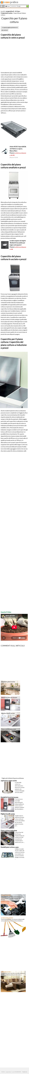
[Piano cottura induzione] (10, 735)
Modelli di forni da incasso (9, 697)
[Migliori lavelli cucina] (10, 719)
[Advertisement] (14, 55)
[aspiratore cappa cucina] (8, 788)
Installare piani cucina (8, 682)
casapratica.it (10, 11)
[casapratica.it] (9, 2)
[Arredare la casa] (13, 981)
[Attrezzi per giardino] (13, 927)
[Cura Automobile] (13, 904)
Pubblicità (24, 1071)
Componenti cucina (6, 13)
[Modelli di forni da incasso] (10, 703)
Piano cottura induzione (8, 729)
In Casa (17, 11)
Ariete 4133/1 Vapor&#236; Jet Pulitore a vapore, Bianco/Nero (18, 149)
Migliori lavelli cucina (8, 713)
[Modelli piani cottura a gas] (8, 855)
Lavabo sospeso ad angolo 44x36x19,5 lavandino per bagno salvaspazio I (18, 243)
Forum (8, 6)
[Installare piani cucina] (10, 687)
